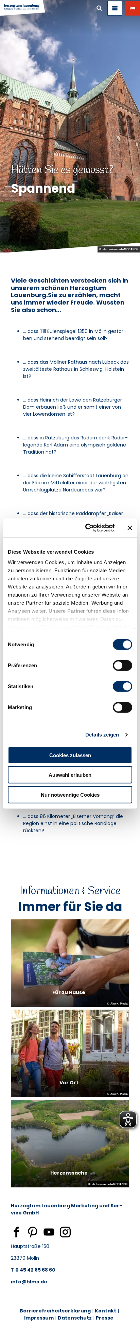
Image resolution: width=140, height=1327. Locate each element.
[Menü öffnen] (114, 8)
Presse (104, 1317)
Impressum (39, 1317)
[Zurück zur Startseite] (23, 8)
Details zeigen (102, 735)
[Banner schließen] (129, 528)
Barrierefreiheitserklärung (55, 1310)
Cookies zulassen (70, 755)
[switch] (122, 665)
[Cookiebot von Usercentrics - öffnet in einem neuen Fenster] (86, 528)
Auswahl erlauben (70, 775)
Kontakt (105, 1310)
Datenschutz (75, 1317)
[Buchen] (132, 8)
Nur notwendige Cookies (70, 794)
